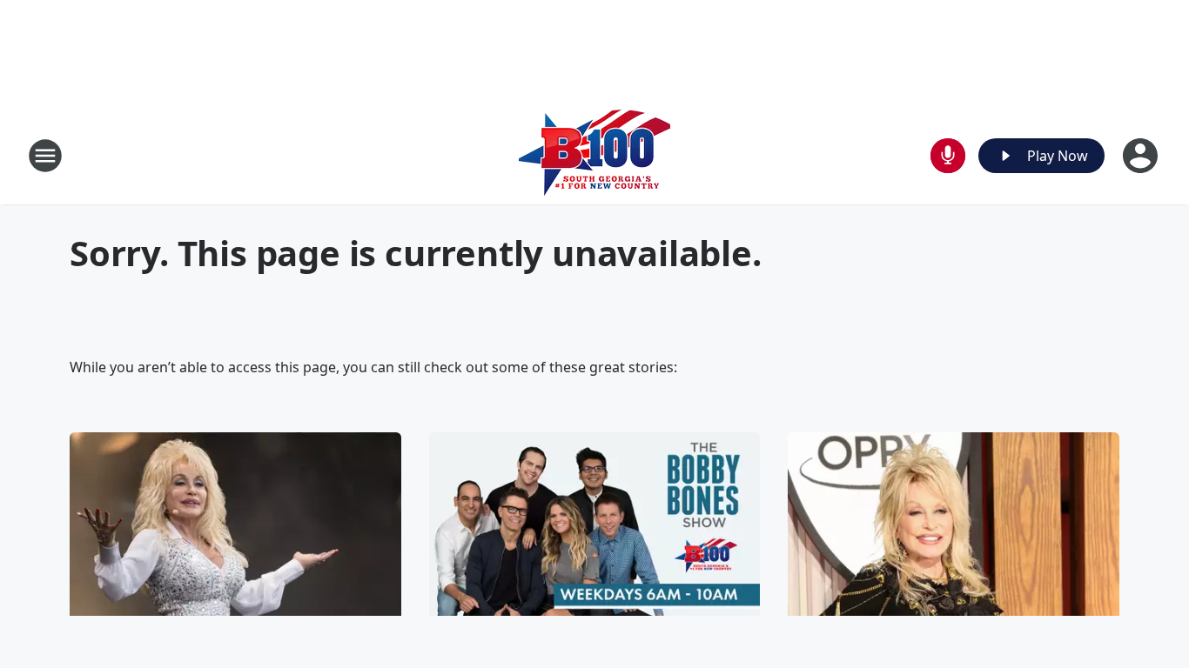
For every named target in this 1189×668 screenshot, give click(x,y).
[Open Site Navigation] (45, 155)
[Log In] (1142, 155)
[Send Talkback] (947, 155)
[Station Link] (594, 155)
